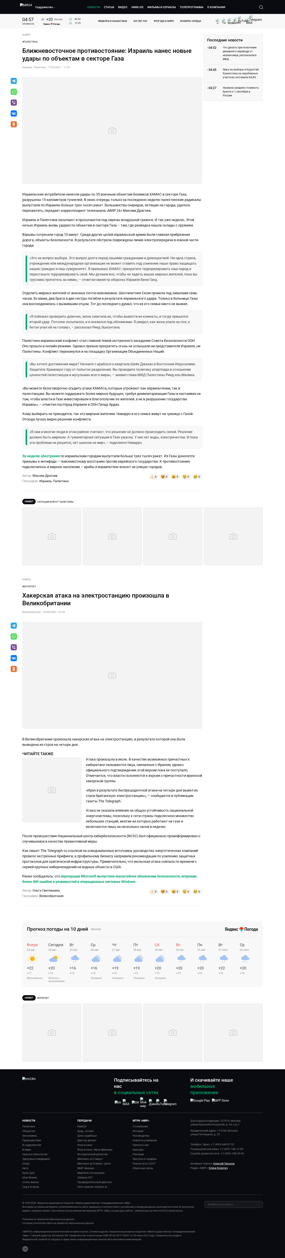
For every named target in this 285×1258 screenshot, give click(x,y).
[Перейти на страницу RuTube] (161, 1102)
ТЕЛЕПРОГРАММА (191, 7)
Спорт (26, 1163)
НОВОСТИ (93, 7)
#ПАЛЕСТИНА (30, 41)
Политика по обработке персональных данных (48, 1219)
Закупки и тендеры (145, 1159)
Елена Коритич (218, 1168)
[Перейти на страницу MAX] (126, 1102)
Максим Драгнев (45, 476)
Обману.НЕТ (85, 1177)
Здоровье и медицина (36, 1159)
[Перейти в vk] (14, 114)
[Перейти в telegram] (14, 81)
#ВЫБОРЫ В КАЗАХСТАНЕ (112, 21)
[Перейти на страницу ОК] (135, 1102)
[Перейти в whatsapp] (14, 92)
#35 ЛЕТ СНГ (140, 21)
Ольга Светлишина (46, 890)
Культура (28, 1172)
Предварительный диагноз (94, 1182)
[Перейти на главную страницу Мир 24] (26, 7)
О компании (140, 1126)
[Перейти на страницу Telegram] (170, 1102)
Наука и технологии (34, 1154)
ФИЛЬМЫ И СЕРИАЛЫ (161, 7)
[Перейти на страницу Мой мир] (144, 1102)
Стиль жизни (30, 1182)
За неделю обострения (41, 456)
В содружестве (31, 1145)
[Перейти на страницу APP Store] (220, 1102)
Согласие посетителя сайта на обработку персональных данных (58, 1223)
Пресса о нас (141, 1145)
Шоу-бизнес (29, 1177)
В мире (26, 1149)
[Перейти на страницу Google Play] (200, 1102)
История (138, 1131)
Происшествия (31, 1140)
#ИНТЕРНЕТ (29, 586)
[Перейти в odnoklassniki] (14, 124)
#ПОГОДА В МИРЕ (164, 21)
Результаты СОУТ (144, 1163)
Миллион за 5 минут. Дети (94, 1163)
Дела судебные (87, 1135)
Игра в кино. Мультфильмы (94, 1149)
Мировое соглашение (90, 1172)
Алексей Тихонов (224, 1163)
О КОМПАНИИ (216, 7)
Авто (25, 1168)
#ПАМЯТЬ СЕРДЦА (190, 21)
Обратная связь (143, 1168)
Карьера (138, 1149)
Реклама (138, 1154)
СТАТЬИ (109, 7)
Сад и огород (30, 1186)
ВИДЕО (122, 7)
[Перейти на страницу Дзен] (153, 1102)
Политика (28, 1126)
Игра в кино (84, 1145)
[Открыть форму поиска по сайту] (261, 7)
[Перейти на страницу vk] (118, 1102)
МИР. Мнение (85, 1168)
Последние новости (225, 40)
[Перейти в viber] (14, 103)
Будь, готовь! (85, 1131)
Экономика (29, 1135)
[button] (45, 7)
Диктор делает (86, 1140)
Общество (28, 1131)
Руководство (141, 1135)
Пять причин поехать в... (93, 1186)
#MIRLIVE (137, 7)
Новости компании (145, 1140)
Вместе (81, 1126)
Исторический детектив (92, 1154)
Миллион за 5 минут (90, 1159)
